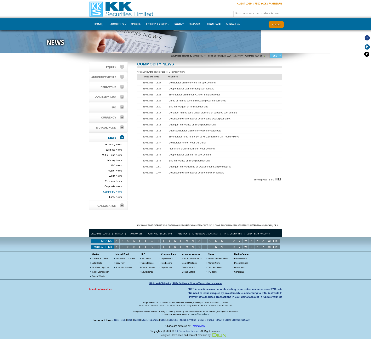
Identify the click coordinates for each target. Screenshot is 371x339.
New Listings (147, 272)
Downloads (239, 267)
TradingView (198, 325)
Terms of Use (135, 234)
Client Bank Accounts (258, 234)
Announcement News (218, 258)
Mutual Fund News (112, 155)
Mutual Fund (106, 127)
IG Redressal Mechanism (205, 234)
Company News (113, 181)
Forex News (115, 197)
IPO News (116, 165)
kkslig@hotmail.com (200, 314)
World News (115, 176)
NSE (116, 320)
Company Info (105, 97)
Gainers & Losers (100, 258)
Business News (114, 149)
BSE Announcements (192, 258)
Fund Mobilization (124, 267)
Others (273, 240)
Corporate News (113, 186)
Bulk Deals (97, 263)
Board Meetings (189, 263)
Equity (111, 67)
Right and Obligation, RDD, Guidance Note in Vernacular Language (185, 283)
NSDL (144, 320)
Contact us (239, 272)
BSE (123, 320)
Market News (115, 170)
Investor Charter (232, 234)
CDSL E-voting (206, 320)
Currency (108, 117)
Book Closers (188, 267)
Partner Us (275, 3)
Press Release (241, 263)
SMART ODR (223, 320)
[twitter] (367, 54)
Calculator (106, 205)
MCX (130, 320)
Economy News (113, 144)
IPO (113, 107)
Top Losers (166, 263)
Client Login (245, 3)
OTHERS (273, 247)
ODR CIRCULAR (240, 320)
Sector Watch (98, 276)
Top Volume (166, 267)
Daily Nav (120, 263)
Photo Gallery (240, 258)
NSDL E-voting (188, 320)
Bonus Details (188, 272)
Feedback (260, 3)
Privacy (119, 234)
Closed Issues (148, 267)
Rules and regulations (160, 234)
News (112, 137)
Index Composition (100, 272)
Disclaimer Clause (100, 234)
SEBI (137, 320)
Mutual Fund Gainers (125, 258)
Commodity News (112, 192)
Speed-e (154, 320)
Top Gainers (167, 258)
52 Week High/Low (100, 267)
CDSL (163, 320)
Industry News (114, 160)
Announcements (103, 77)
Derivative (108, 87)
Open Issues (147, 263)
